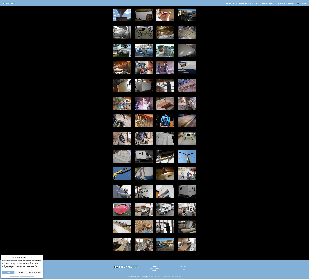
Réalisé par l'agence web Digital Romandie (151, 276)
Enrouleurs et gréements (246, 3)
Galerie (297, 3)
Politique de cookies (14, 276)
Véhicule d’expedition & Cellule (284, 3)
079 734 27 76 (184, 266)
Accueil (228, 3)
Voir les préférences (35, 272)
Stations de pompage (261, 3)
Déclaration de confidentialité (27, 276)
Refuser (21, 272)
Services (235, 3)
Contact (304, 3)
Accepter (8, 272)
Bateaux (271, 3)
